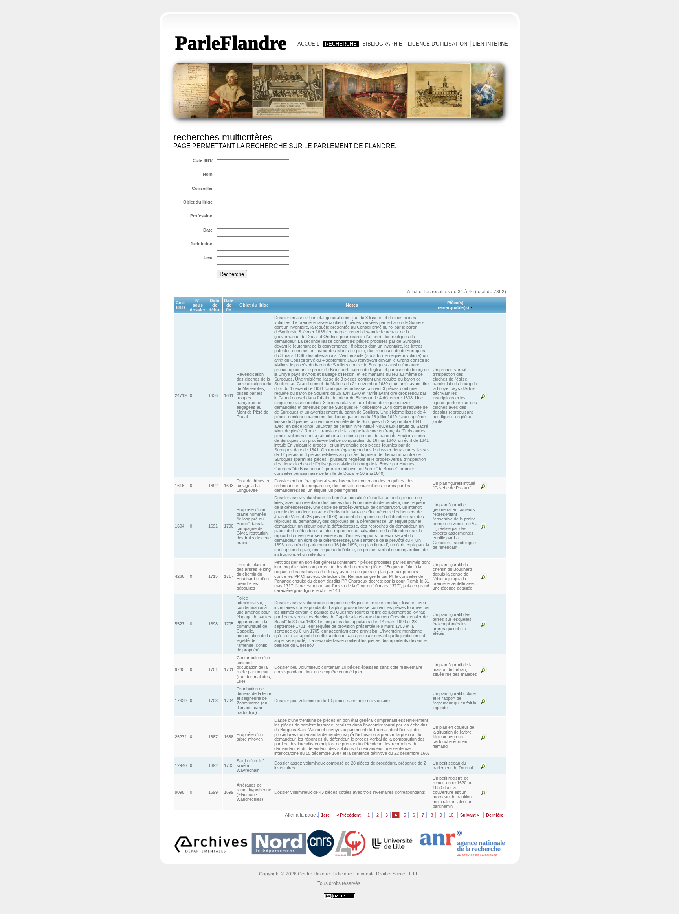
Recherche (341, 44)
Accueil (308, 44)
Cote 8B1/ (203, 160)
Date (208, 230)
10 (451, 815)
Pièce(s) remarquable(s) (453, 305)
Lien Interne (490, 44)
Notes (352, 305)
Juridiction (201, 243)
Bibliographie (382, 44)
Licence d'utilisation (437, 44)
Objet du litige (198, 202)
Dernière (494, 815)
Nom (208, 174)
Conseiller (202, 188)
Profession (201, 215)
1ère (325, 815)
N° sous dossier (197, 305)
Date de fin (228, 305)
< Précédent (348, 815)
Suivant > (469, 815)
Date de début (215, 305)
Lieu (208, 257)
